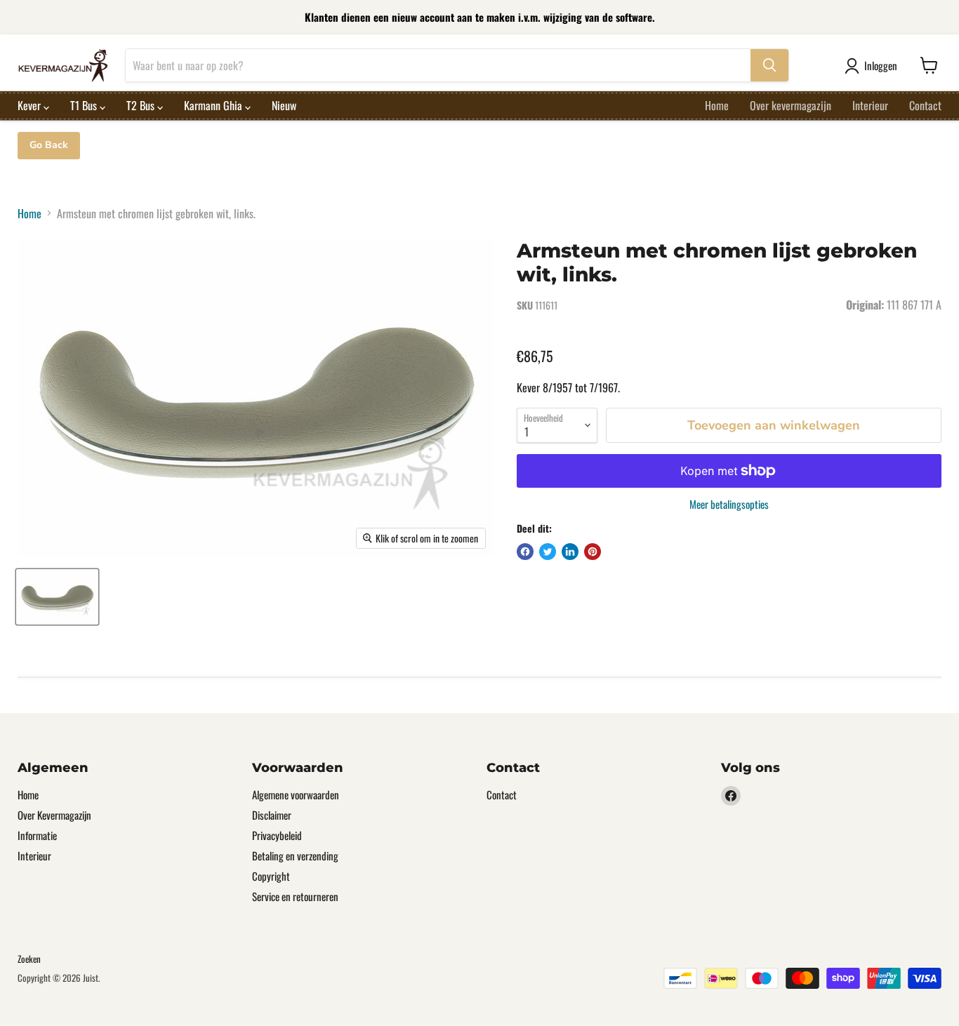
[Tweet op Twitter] (547, 551)
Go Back (48, 145)
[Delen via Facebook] (525, 551)
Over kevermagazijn (790, 105)
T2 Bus (141, 105)
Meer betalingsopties (729, 504)
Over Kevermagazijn (54, 814)
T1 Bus (85, 105)
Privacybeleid (277, 835)
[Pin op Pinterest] (592, 551)
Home (717, 105)
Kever (31, 105)
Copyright (271, 876)
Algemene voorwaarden (295, 794)
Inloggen (880, 65)
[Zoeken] (769, 65)
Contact (925, 105)
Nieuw (284, 105)
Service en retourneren (295, 896)
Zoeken (29, 959)
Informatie (37, 835)
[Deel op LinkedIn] (570, 551)
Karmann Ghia (214, 105)
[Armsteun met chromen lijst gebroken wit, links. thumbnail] (57, 597)
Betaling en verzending (295, 855)
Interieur (870, 105)
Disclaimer (271, 814)
